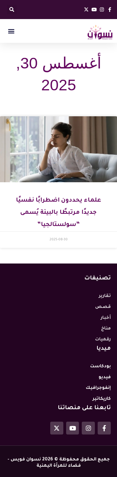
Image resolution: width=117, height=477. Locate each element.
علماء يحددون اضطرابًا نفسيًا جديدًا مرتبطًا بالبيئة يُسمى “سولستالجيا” (58, 212)
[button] (12, 9)
